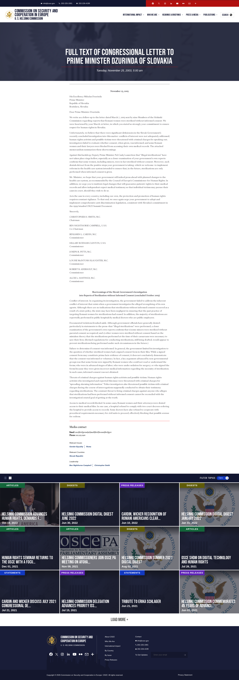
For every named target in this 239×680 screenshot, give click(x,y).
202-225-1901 (66, 3)
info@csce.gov (49, 3)
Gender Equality (76, 447)
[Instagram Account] (165, 3)
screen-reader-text (29, 504)
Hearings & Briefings (171, 14)
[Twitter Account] (159, 3)
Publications (209, 14)
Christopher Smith (102, 465)
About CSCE (110, 637)
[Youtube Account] (177, 3)
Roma (88, 447)
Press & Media (192, 14)
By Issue (108, 655)
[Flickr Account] (183, 3)
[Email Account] (189, 3)
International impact (112, 646)
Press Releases (111, 660)
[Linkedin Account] (171, 3)
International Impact (132, 14)
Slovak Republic (76, 456)
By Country (109, 651)
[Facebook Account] (153, 3)
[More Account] (195, 3)
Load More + (119, 620)
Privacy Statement (185, 675)
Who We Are (152, 14)
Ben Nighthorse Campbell (80, 465)
